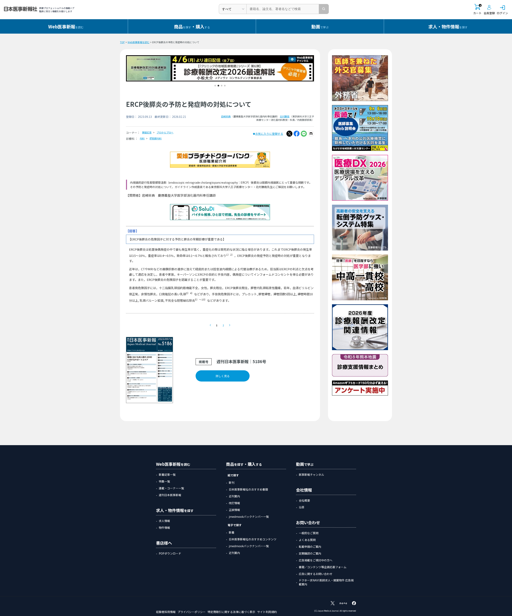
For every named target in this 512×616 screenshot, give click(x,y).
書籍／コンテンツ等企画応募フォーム (322, 567)
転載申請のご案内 (310, 547)
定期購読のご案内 (310, 553)
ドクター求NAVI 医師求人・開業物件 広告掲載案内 (326, 582)
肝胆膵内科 (156, 138)
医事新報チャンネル (311, 475)
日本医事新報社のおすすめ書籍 (248, 489)
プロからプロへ (165, 132)
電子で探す (235, 525)
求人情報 (164, 521)
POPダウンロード (170, 553)
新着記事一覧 (167, 475)
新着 (231, 532)
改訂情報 (234, 503)
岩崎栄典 (226, 116)
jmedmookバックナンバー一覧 (249, 517)
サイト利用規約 (267, 612)
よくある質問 (307, 540)
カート (477, 9)
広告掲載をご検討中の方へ (315, 560)
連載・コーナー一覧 (171, 488)
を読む (66, 26)
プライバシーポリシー (192, 612)
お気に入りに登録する (269, 134)
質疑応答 (147, 132)
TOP (122, 42)
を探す (448, 26)
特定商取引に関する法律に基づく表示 (231, 612)
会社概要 (304, 500)
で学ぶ (320, 26)
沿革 (301, 507)
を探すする (192, 26)
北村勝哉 (284, 116)
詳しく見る (223, 376)
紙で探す (233, 475)
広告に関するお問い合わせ (315, 574)
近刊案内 (234, 496)
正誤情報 (234, 510)
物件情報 (164, 528)
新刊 (231, 483)
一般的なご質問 (308, 533)
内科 (142, 138)
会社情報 (304, 490)
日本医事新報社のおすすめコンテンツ (252, 539)
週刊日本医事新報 (170, 495)
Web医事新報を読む (138, 42)
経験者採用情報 (166, 612)
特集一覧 (164, 481)
